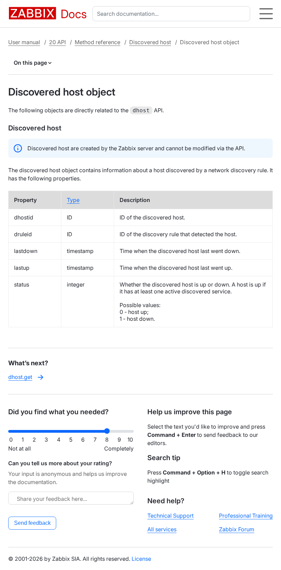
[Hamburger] (266, 13)
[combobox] (173, 13)
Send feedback (32, 523)
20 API (57, 42)
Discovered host (150, 42)
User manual (24, 42)
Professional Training (246, 515)
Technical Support (170, 515)
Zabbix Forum (236, 529)
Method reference (97, 42)
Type (73, 200)
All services (161, 529)
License (141, 558)
